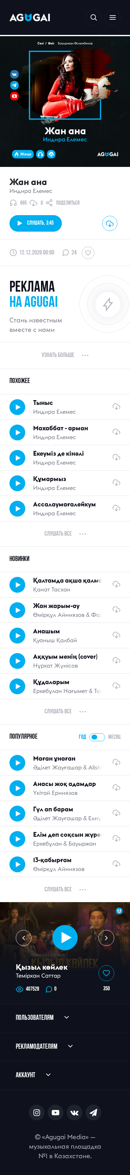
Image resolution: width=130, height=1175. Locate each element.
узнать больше (58, 355)
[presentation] (24, 938)
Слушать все (58, 534)
